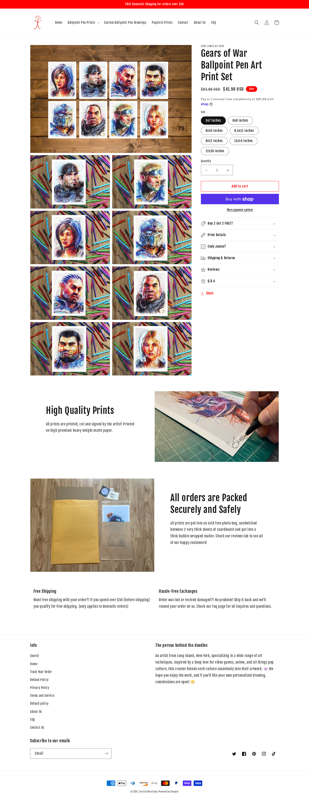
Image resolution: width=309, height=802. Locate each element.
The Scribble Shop (148, 791)
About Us (36, 712)
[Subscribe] (106, 753)
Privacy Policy (39, 688)
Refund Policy (39, 680)
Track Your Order (41, 672)
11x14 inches (243, 141)
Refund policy (39, 703)
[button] (83, 22)
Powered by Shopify (169, 791)
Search (34, 656)
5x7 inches (213, 121)
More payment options (240, 210)
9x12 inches (214, 141)
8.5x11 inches (244, 131)
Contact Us (37, 727)
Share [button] (210, 293)
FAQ (32, 719)
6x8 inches (240, 121)
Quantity (206, 161)
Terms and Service (42, 696)
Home (33, 664)
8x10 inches (214, 131)
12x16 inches (215, 151)
